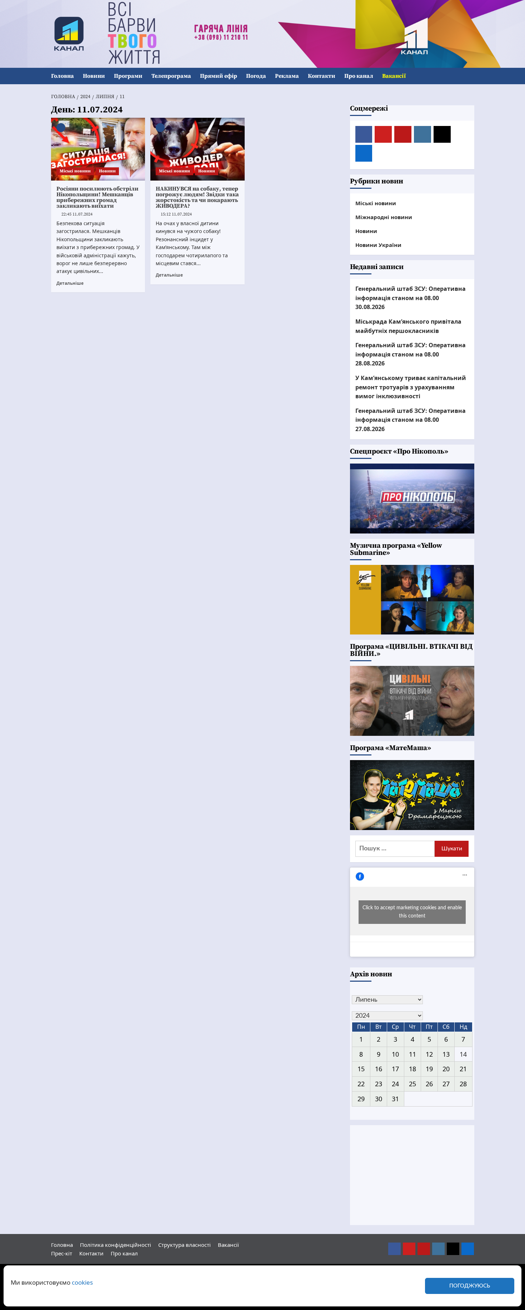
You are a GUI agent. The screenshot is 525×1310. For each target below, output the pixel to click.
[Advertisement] (412, 1175)
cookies (82, 1282)
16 (378, 1068)
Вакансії (394, 76)
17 (395, 1068)
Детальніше (70, 283)
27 (446, 1083)
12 (429, 1054)
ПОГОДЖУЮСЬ (469, 1286)
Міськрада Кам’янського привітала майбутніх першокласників (408, 326)
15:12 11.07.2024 (176, 214)
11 (412, 1054)
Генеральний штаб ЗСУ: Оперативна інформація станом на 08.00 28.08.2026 (410, 354)
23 (378, 1083)
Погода (256, 76)
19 (429, 1068)
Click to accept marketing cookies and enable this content (412, 912)
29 (361, 1098)
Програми (128, 76)
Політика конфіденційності (115, 1244)
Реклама (287, 76)
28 (463, 1083)
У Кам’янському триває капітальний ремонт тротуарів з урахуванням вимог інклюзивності (410, 387)
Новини (94, 76)
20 (446, 1068)
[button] (469, 76)
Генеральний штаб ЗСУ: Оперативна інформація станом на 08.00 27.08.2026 (410, 420)
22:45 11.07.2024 (76, 214)
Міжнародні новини (383, 217)
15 (361, 1068)
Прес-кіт (61, 1253)
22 (361, 1083)
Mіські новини (75, 171)
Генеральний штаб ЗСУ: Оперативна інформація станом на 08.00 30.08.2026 (410, 298)
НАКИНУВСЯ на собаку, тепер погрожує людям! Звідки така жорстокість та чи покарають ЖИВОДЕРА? (197, 197)
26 (429, 1083)
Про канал (358, 76)
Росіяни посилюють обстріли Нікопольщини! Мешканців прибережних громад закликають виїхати (97, 197)
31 (395, 1098)
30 (378, 1098)
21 (463, 1068)
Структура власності (184, 1244)
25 (412, 1083)
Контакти (321, 76)
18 (412, 1068)
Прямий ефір (218, 76)
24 (395, 1083)
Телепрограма (171, 76)
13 (446, 1054)
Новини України (378, 244)
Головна (62, 76)
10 (395, 1054)
